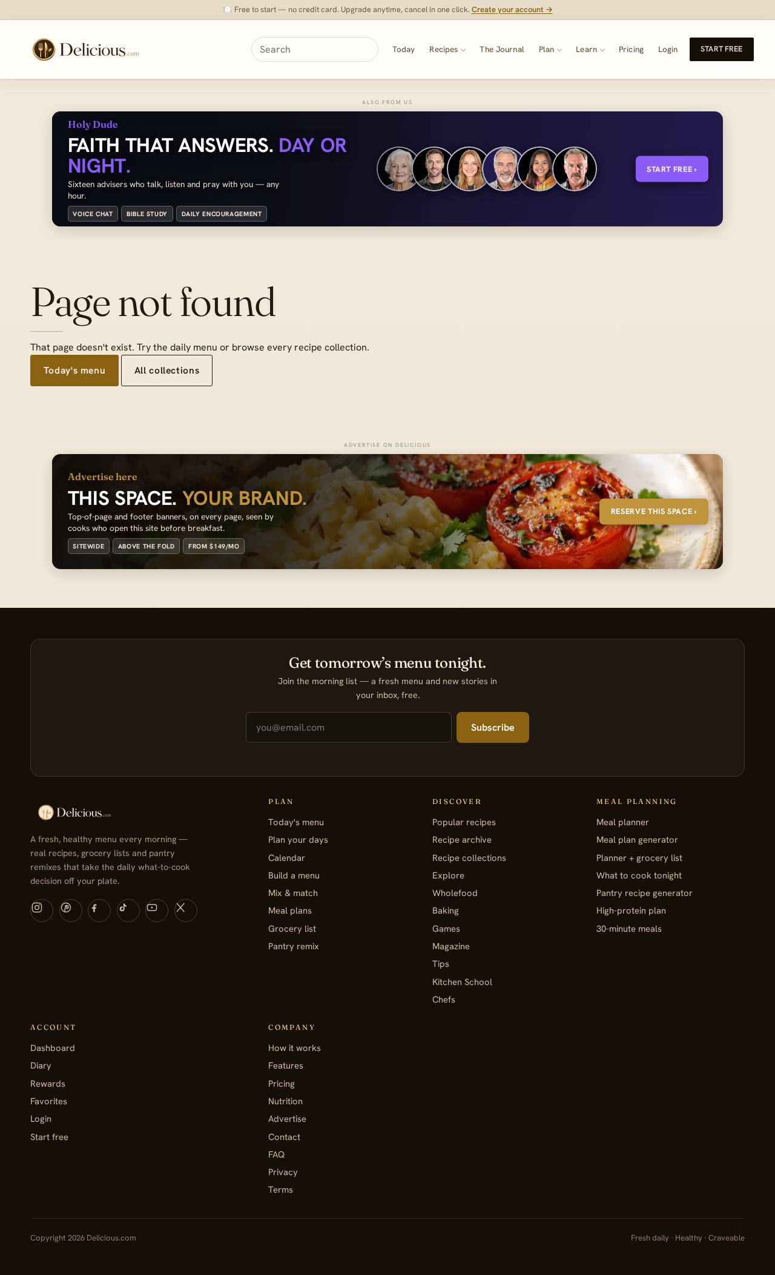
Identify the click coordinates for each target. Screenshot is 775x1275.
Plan (547, 49)
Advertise (287, 1118)
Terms (280, 1189)
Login (668, 49)
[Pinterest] (70, 910)
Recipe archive (462, 839)
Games (446, 928)
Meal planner (622, 822)
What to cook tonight (639, 875)
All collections (166, 370)
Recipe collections (469, 857)
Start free (721, 49)
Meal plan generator (637, 839)
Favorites (48, 1101)
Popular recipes (464, 822)
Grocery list (292, 928)
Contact (284, 1136)
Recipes (443, 49)
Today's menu (74, 370)
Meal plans (290, 910)
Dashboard (52, 1047)
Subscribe (493, 727)
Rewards (47, 1083)
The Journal (502, 49)
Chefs (443, 999)
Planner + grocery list (639, 857)
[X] (185, 910)
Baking (445, 910)
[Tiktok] (128, 910)
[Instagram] (41, 910)
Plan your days (298, 839)
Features (285, 1065)
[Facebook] (99, 910)
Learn (586, 49)
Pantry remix (293, 946)
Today (403, 49)
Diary (40, 1065)
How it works (294, 1047)
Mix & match (293, 892)
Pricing (631, 49)
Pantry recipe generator (644, 892)
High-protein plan (631, 910)
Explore (448, 875)
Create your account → (512, 9)
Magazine (451, 946)
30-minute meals (629, 928)
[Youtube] (156, 910)
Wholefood (455, 892)
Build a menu (294, 875)
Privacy (283, 1172)
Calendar (286, 857)
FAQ (276, 1154)
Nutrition (285, 1101)
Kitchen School (462, 981)
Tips (440, 963)
